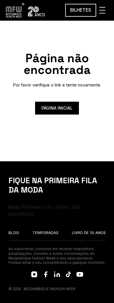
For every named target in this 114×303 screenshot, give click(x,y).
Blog (13, 232)
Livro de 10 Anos (89, 232)
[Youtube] (79, 274)
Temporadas (45, 232)
